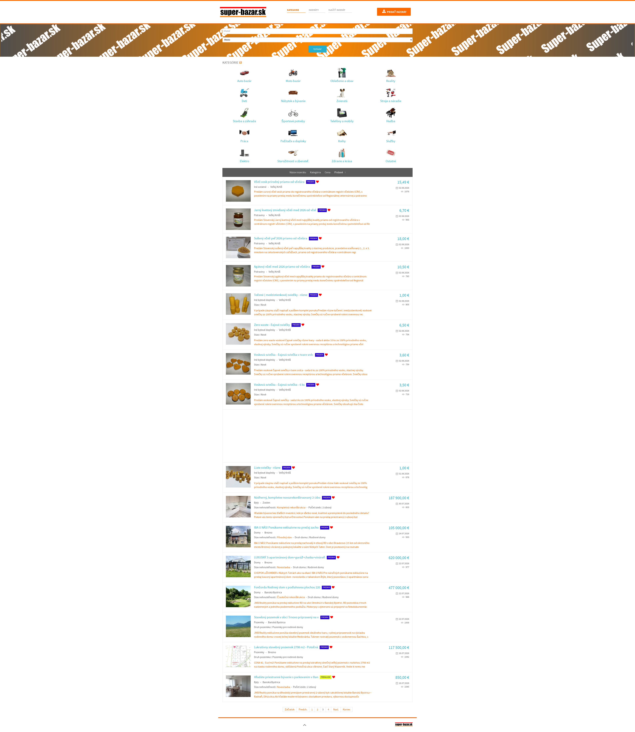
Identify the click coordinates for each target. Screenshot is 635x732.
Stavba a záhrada (244, 121)
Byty (256, 502)
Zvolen (266, 502)
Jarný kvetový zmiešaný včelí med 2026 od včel (285, 210)
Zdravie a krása (342, 161)
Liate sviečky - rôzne (267, 468)
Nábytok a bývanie (293, 101)
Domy (257, 532)
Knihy (342, 141)
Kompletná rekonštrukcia (291, 507)
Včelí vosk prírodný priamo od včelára (279, 182)
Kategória (315, 172)
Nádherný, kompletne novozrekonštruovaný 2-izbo (287, 498)
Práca (244, 141)
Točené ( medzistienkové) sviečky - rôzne (280, 295)
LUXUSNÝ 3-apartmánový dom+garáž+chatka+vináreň (289, 557)
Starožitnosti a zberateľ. (293, 161)
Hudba (390, 121)
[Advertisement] (317, 436)
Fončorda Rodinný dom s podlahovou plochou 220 (287, 587)
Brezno (268, 532)
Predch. (303, 709)
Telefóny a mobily (342, 121)
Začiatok (290, 709)
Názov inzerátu (298, 172)
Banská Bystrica (273, 592)
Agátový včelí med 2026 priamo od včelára (282, 267)
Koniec (346, 709)
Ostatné (391, 161)
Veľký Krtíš (276, 187)
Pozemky (259, 622)
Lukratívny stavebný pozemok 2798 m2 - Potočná (286, 647)
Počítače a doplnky (293, 141)
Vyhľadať (317, 49)
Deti (244, 101)
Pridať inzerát (396, 12)
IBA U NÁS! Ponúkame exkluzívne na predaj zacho (286, 528)
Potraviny (259, 215)
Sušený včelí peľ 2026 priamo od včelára (280, 238)
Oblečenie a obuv (341, 81)
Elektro (244, 161)
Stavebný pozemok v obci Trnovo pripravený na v (286, 617)
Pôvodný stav (284, 537)
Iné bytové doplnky (264, 300)
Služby (390, 141)
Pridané (338, 172)
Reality (390, 81)
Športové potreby (293, 121)
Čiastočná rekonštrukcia (291, 597)
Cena (328, 172)
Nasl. (336, 709)
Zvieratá (342, 101)
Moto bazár (293, 81)
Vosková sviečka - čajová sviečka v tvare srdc (283, 355)
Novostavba (283, 567)
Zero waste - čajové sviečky (272, 325)
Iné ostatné (260, 187)
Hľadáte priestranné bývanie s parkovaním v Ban (286, 677)
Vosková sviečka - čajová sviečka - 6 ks (279, 385)
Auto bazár (244, 81)
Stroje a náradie (390, 101)
